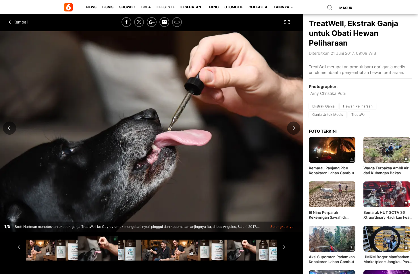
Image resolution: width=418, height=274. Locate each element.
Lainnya (282, 7)
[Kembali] (30, 22)
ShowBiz (127, 7)
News (91, 7)
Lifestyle (166, 7)
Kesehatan (190, 7)
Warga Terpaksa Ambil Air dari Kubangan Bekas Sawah (386, 170)
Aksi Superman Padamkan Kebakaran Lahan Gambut (332, 259)
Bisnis (107, 7)
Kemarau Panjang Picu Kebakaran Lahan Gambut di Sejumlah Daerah (331, 170)
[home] (69, 7)
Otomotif (233, 7)
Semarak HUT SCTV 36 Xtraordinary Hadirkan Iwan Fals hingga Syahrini (387, 215)
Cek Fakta (258, 7)
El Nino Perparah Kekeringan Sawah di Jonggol (327, 215)
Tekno (213, 7)
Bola (146, 7)
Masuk (345, 8)
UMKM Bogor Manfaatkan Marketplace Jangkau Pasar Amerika (387, 259)
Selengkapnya (282, 226)
